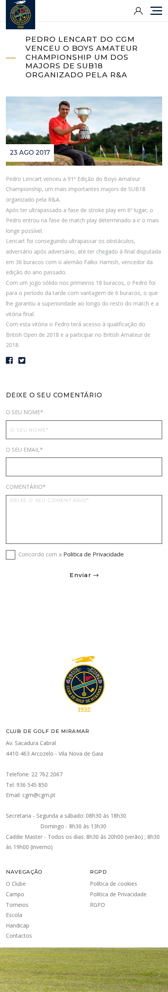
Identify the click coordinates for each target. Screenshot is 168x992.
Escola (14, 915)
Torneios (17, 904)
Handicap (17, 925)
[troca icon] (156, 11)
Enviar (80, 575)
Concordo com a (71, 554)
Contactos (19, 935)
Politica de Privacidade (93, 554)
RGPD (97, 904)
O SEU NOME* (24, 412)
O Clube (16, 883)
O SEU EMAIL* (24, 449)
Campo (15, 894)
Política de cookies (113, 883)
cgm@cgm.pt (38, 795)
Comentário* (26, 486)
